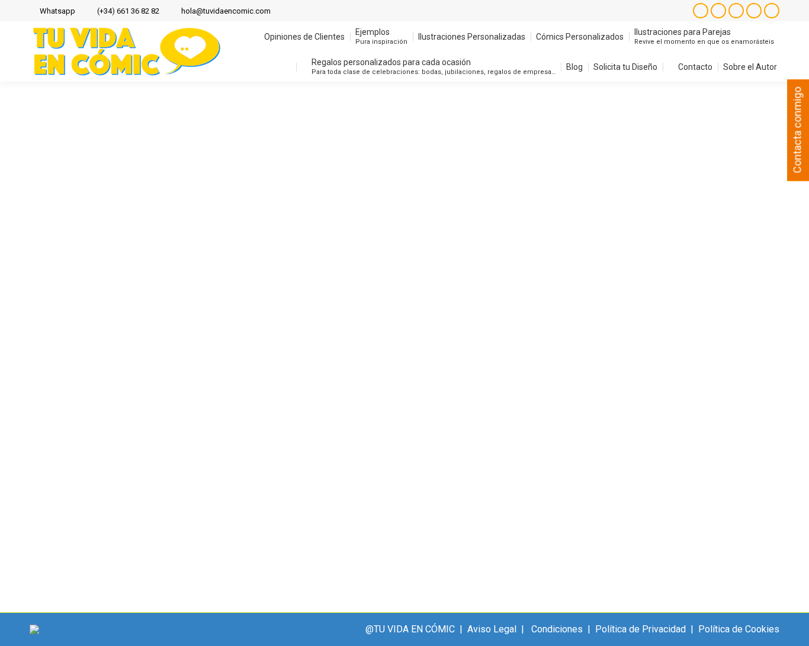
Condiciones (557, 629)
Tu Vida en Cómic (418, 463)
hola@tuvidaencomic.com (226, 11)
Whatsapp (57, 11)
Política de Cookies (738, 629)
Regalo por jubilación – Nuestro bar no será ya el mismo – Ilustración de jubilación (266, 443)
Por (479, 463)
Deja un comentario (603, 463)
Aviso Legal (491, 629)
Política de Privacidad (640, 629)
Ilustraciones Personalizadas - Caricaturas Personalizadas (166, 463)
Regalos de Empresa (335, 463)
